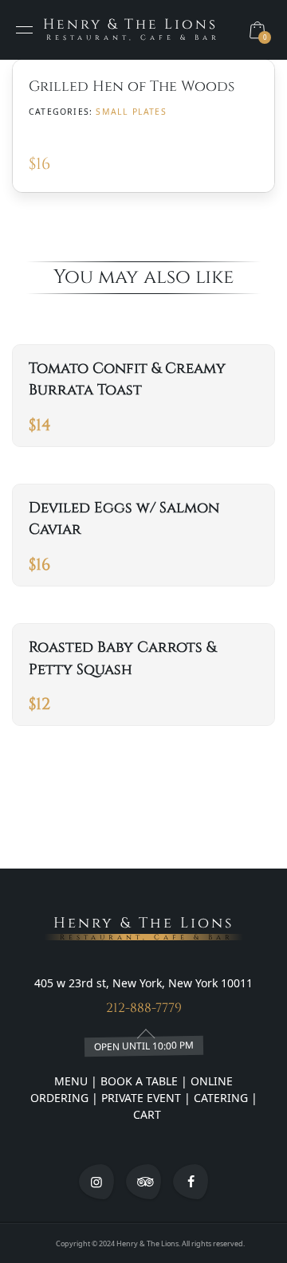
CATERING (221, 1097)
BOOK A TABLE (140, 1080)
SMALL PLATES (131, 111)
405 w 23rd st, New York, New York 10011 (143, 982)
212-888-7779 (144, 1008)
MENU (71, 1080)
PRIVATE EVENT (141, 1097)
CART (145, 1114)
